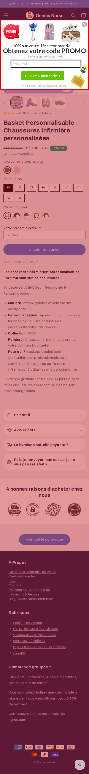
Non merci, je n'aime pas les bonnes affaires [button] (44, 85)
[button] (84, 24)
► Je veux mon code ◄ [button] (42, 75)
